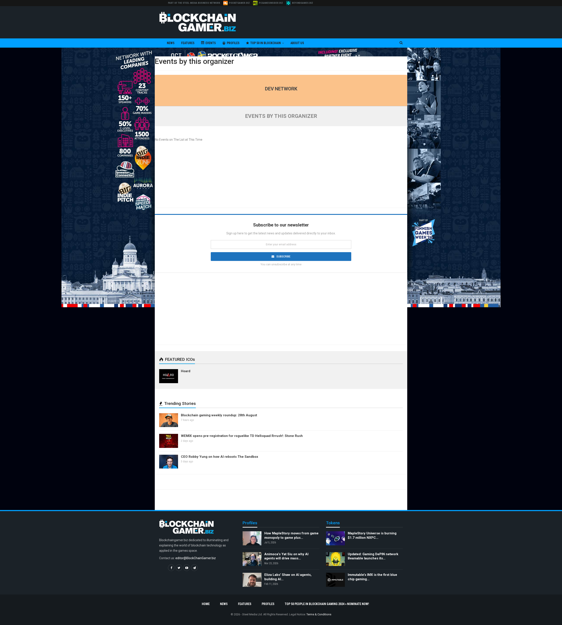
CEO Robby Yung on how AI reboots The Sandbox (219, 457)
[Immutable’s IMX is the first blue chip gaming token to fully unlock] (335, 580)
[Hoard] (168, 376)
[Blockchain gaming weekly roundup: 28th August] (168, 420)
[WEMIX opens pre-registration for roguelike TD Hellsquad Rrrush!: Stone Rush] (168, 441)
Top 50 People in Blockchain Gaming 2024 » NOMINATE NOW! (327, 604)
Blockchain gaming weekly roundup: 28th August (219, 415)
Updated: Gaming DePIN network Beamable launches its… (373, 556)
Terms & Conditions (318, 614)
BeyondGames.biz (302, 3)
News (171, 43)
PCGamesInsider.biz (271, 3)
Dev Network (281, 89)
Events (210, 43)
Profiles (233, 43)
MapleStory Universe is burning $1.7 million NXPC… (372, 535)
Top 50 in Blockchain (265, 43)
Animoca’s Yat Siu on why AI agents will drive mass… (286, 556)
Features (188, 43)
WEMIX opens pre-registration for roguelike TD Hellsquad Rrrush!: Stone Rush (242, 436)
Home (206, 604)
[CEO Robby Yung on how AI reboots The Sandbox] (168, 462)
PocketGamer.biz (239, 3)
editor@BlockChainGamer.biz (195, 558)
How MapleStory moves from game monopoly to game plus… (291, 535)
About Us (297, 43)
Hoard (185, 371)
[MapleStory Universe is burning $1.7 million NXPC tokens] (335, 538)
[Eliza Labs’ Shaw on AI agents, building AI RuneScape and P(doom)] (252, 580)
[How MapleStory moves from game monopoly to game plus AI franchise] (252, 538)
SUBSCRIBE (283, 256)
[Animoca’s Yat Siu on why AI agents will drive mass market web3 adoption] (252, 559)
